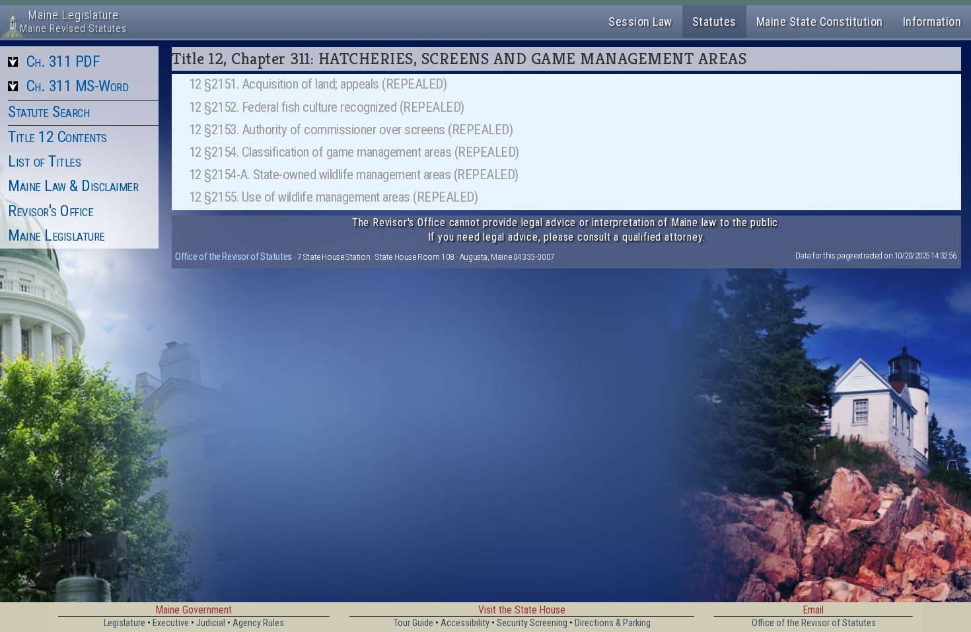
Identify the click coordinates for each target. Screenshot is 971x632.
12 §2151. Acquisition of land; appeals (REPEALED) (318, 84)
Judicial (210, 623)
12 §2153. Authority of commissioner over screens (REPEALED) (351, 130)
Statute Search (48, 111)
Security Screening (532, 623)
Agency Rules (258, 623)
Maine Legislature (56, 235)
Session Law (640, 21)
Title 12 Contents (57, 137)
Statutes (714, 21)
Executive (171, 623)
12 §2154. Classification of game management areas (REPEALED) (354, 152)
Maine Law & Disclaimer (73, 186)
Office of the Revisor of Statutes (233, 256)
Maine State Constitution (819, 21)
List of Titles (44, 161)
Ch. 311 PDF (63, 61)
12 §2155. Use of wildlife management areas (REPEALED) (333, 197)
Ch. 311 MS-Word (77, 86)
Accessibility (465, 623)
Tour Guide (413, 623)
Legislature (124, 623)
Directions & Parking (613, 623)
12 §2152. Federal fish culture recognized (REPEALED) (326, 107)
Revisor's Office (50, 211)
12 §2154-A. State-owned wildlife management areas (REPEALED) (354, 174)
